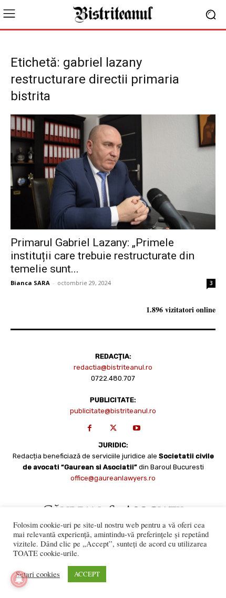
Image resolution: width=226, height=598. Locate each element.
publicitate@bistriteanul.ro (113, 411)
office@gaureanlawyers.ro (113, 478)
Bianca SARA (30, 283)
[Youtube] (137, 428)
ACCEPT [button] (87, 574)
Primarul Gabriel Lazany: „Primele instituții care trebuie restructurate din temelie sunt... (102, 255)
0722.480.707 (113, 378)
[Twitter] (113, 428)
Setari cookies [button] (38, 574)
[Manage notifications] (19, 579)
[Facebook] (89, 428)
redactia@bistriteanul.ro (113, 367)
